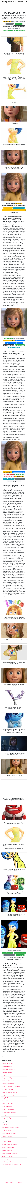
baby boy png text (8, 957)
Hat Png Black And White (8, 1115)
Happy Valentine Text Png (8, 1095)
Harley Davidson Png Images (9, 1112)
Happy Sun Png (5, 1098)
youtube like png (10, 24)
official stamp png (20, 340)
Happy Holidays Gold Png (8, 1083)
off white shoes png (19, 345)
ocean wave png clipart (9, 340)
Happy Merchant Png (7, 1078)
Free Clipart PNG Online (7, 1142)
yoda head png (21, 30)
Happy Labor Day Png (7, 1072)
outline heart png (20, 476)
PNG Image (4, 1124)
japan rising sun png (7, 205)
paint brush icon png (9, 476)
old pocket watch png (9, 345)
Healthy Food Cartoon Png (8, 1080)
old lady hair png (8, 338)
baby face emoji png (19, 957)
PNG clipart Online (6, 1139)
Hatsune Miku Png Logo (7, 1063)
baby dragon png (20, 955)
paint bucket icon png (8, 474)
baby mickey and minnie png (14, 950)
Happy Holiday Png (6, 1118)
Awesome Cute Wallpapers (8, 1147)
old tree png (19, 343)
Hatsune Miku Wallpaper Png (8, 1069)
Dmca (6, 1182)
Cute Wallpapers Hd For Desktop (9, 1159)
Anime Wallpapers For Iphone (9, 1133)
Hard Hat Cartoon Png (7, 1066)
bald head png (10, 959)
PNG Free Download (7, 1136)
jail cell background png (19, 205)
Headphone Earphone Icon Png (9, 1092)
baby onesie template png (20, 953)
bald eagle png (18, 959)
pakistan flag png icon (8, 479)
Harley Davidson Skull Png (8, 1109)
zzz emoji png (7, 21)
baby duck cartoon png (7, 953)
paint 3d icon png (7, 472)
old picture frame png (11, 343)
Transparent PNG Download (14, 1)
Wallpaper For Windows (7, 1156)
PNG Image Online (6, 1130)
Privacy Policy (20, 1182)
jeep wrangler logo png (19, 207)
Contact (12, 1182)
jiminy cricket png (8, 207)
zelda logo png (18, 24)
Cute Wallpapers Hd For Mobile (9, 1153)
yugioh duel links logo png (18, 21)
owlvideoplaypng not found (14, 481)
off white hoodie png (18, 338)
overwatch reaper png (20, 479)
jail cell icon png (10, 203)
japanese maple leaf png (7, 210)
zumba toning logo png (19, 26)
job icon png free (14, 212)
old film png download (14, 347)
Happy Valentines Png (7, 1075)
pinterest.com (9, 1057)
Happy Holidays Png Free (8, 1100)
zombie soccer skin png (14, 28)
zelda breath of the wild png (9, 30)
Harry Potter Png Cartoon (8, 1089)
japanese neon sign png (20, 210)
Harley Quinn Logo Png (7, 1106)
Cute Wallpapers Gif (6, 1162)
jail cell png (18, 203)
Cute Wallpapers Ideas (7, 1150)
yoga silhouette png (7, 26)
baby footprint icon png (9, 955)
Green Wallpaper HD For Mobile (9, 1144)
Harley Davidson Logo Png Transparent (11, 1086)
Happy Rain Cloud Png (7, 1103)
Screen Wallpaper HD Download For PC (11, 1164)
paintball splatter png (20, 474)
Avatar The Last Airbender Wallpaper (10, 1127)
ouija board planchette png (19, 472)
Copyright (14, 1184)
